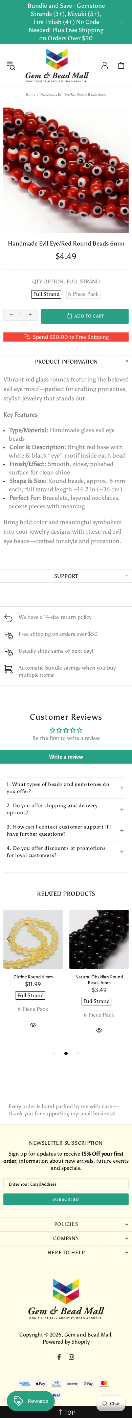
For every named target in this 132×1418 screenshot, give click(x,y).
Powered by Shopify (66, 1342)
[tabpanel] (33, 977)
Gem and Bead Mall (57, 65)
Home (30, 95)
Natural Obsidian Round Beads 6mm (99, 979)
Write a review (66, 756)
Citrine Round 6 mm (33, 976)
